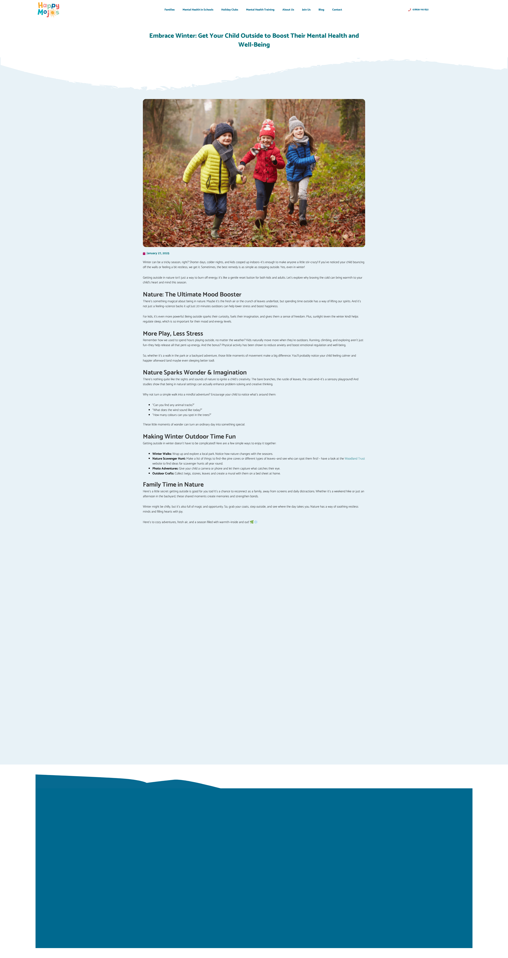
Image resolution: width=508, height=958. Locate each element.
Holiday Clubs (229, 10)
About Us (288, 10)
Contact (337, 10)
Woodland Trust (355, 458)
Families (170, 10)
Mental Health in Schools (198, 10)
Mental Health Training (260, 10)
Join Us (306, 10)
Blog (321, 10)
